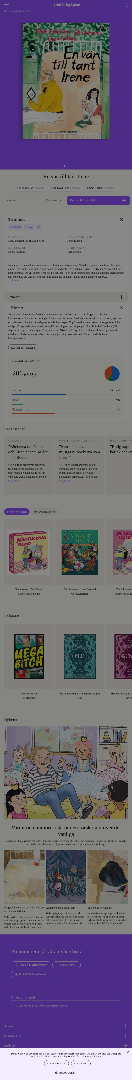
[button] (66, 1072)
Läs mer (107, 1056)
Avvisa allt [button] (81, 1063)
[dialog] (66, 540)
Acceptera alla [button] (56, 1063)
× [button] (128, 1052)
